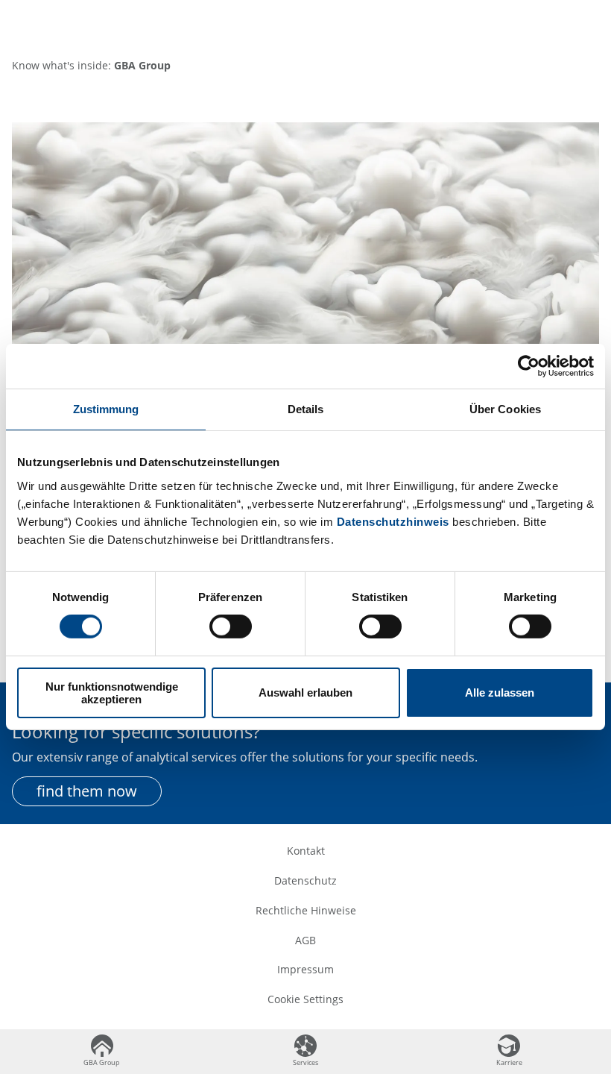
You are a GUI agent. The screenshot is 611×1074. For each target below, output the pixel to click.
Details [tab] (306, 409)
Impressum (305, 969)
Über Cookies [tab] (505, 409)
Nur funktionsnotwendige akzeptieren (111, 693)
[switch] (230, 626)
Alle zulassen (499, 692)
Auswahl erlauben (305, 692)
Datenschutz (305, 880)
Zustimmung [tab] (106, 409)
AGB (305, 940)
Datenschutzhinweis (393, 521)
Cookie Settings (305, 999)
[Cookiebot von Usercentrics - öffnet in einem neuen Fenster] (528, 366)
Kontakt (306, 851)
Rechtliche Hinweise (306, 910)
